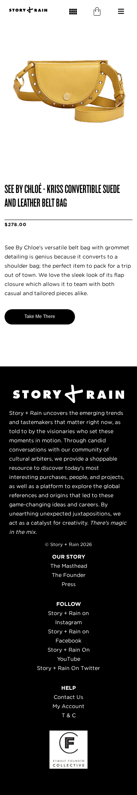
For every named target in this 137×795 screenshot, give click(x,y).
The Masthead (68, 566)
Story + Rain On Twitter (68, 668)
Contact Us (68, 697)
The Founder (69, 575)
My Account (68, 706)
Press (69, 584)
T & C (69, 715)
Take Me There (39, 316)
